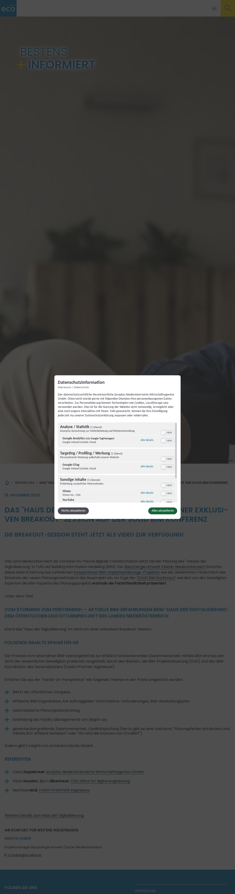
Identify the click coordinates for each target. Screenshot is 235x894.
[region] (117, 462)
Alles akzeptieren (163, 510)
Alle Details (147, 440)
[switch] (167, 432)
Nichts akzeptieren (73, 510)
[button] (163, 433)
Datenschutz (81, 387)
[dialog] (117, 447)
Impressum (64, 387)
